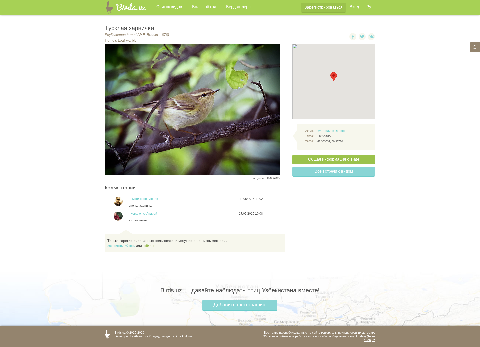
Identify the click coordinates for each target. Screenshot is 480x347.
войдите (149, 246)
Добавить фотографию (240, 304)
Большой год (204, 7)
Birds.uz (120, 332)
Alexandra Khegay (146, 336)
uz (373, 340)
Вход (354, 7)
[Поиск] (475, 47)
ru (365, 340)
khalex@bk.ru (365, 336)
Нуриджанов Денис (144, 199)
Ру (368, 7)
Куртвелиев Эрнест (331, 131)
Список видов (169, 7)
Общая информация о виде (334, 159)
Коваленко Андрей (144, 213)
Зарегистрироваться (323, 7)
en (369, 340)
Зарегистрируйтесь (121, 246)
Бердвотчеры (239, 7)
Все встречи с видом (334, 171)
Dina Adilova (183, 336)
